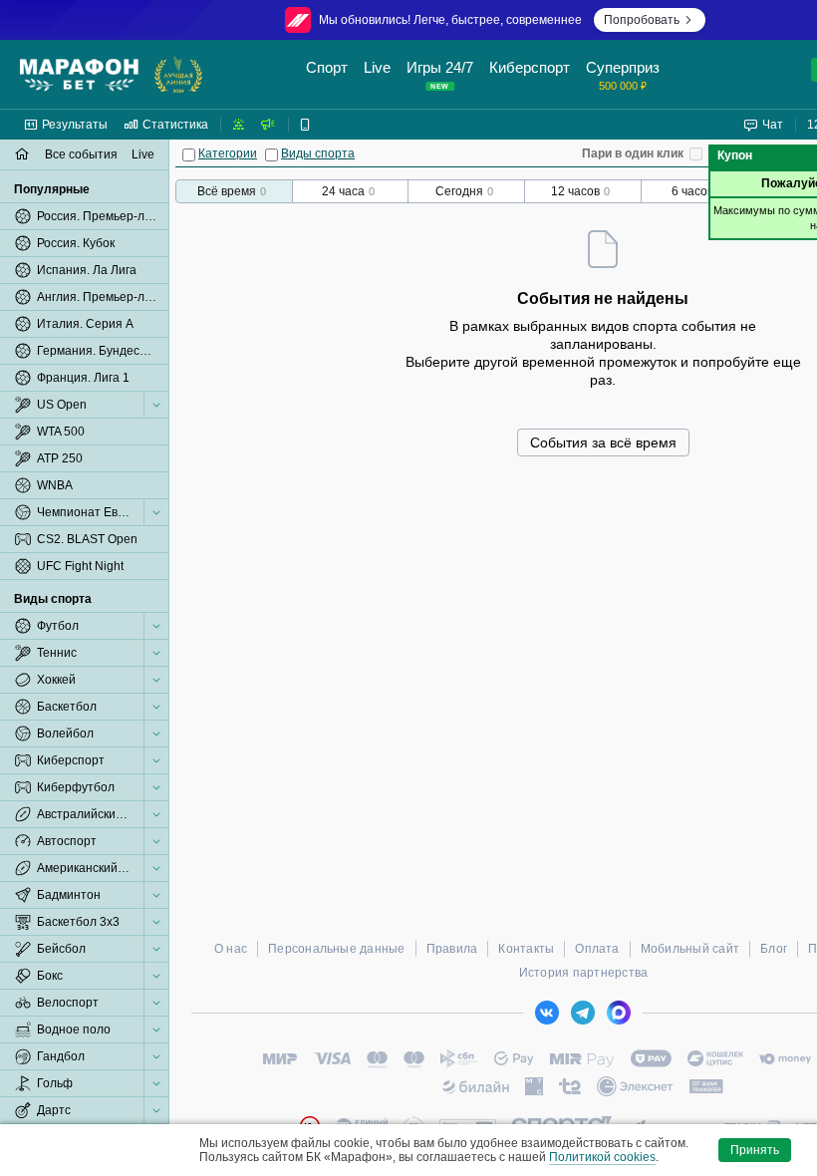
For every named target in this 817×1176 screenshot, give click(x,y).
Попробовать (642, 20)
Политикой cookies (602, 1157)
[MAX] (619, 1013)
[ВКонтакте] (547, 1013)
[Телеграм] (583, 1013)
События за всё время (603, 442)
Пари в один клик (632, 153)
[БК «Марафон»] (79, 75)
